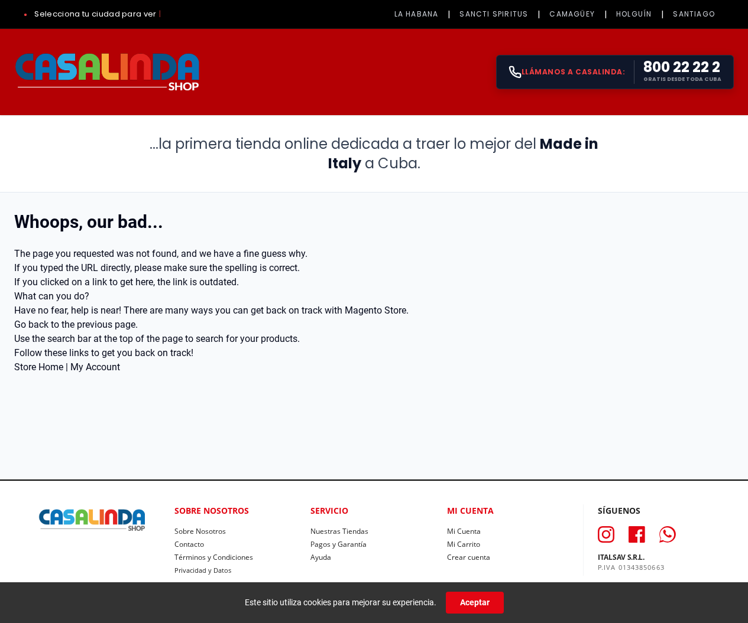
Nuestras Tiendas (339, 531)
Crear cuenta (468, 557)
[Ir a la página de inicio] (106, 72)
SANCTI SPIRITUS (493, 14)
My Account (95, 367)
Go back (31, 324)
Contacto (189, 544)
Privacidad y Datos (202, 570)
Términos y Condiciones (213, 557)
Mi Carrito (463, 544)
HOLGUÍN (634, 14)
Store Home (38, 367)
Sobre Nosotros (200, 531)
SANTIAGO (694, 14)
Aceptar (475, 602)
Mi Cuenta (464, 531)
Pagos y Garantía (338, 544)
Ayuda (320, 557)
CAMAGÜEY (572, 14)
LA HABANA (416, 14)
